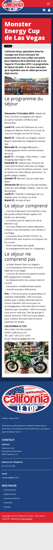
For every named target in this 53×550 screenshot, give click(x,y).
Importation (8, 503)
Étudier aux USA (10, 494)
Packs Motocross (10, 490)
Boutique (7, 507)
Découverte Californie (12, 498)
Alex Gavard (26, 518)
